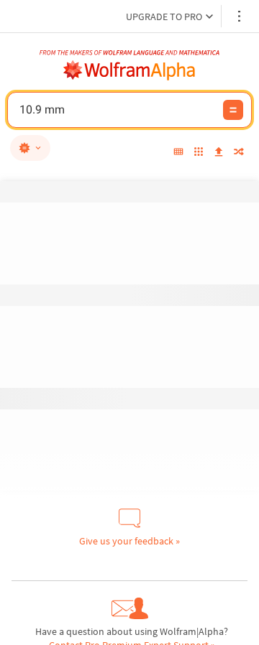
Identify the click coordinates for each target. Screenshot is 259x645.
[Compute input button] (233, 110)
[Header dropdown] (240, 16)
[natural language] (30, 148)
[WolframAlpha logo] (129, 70)
